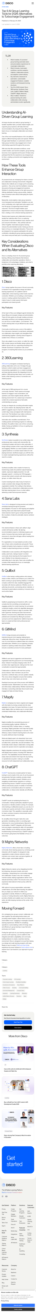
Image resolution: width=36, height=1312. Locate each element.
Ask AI (12, 1227)
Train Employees (22, 1222)
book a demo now (27, 947)
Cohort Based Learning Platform (4, 1251)
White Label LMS (14, 1238)
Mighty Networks (7, 848)
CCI (28, 1230)
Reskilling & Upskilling (21, 982)
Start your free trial (22, 945)
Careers (13, 1275)
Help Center (5, 1279)
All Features (14, 1242)
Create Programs (13, 1210)
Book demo (18, 1028)
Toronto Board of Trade (29, 1240)
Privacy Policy (5, 1300)
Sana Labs (5, 504)
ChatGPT (5, 773)
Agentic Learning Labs (29, 1221)
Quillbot (4, 576)
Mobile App (14, 1231)
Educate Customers (22, 1217)
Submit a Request (13, 1283)
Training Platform (4, 1244)
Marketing (24, 993)
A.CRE (29, 1216)
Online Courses (6, 987)
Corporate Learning (7, 979)
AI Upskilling (21, 1250)
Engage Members (13, 1215)
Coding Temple (29, 1234)
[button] (32, 3)
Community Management (8, 990)
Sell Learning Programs (21, 1211)
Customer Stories (4, 1270)
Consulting (22, 1254)
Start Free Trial (18, 1022)
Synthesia (5, 440)
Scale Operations (14, 1220)
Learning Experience (14, 993)
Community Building (23, 987)
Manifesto (13, 1272)
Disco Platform (20, 985)
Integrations (14, 1234)
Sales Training (21, 1234)
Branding (14, 987)
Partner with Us (5, 1287)
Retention (19, 996)
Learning (5, 970)
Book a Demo (4, 1218)
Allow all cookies (18, 1305)
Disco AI (13, 1224)
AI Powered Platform (5, 1258)
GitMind (4, 635)
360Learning (6, 364)
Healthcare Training (22, 1245)
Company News (20, 990)
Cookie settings (18, 1309)
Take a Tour (5, 1222)
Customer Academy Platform (4, 1238)
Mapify (4, 703)
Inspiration (5, 993)
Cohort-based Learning (8, 982)
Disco (3, 287)
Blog (3, 1282)
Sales (25, 996)
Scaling (4, 999)
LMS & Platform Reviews (8, 996)
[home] (7, 3)
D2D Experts (29, 1212)
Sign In (3, 1226)
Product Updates (4, 1275)
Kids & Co (30, 1226)
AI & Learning (17, 979)
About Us (13, 1269)
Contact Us (14, 1279)
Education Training (21, 1239)
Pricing (3, 1209)
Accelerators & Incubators (9, 985)
